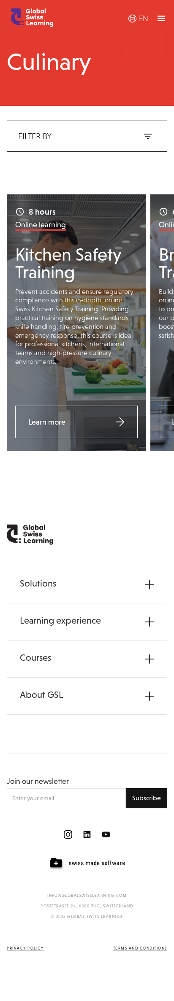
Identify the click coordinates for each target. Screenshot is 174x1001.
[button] (138, 18)
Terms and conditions (140, 948)
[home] (30, 17)
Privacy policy (25, 948)
